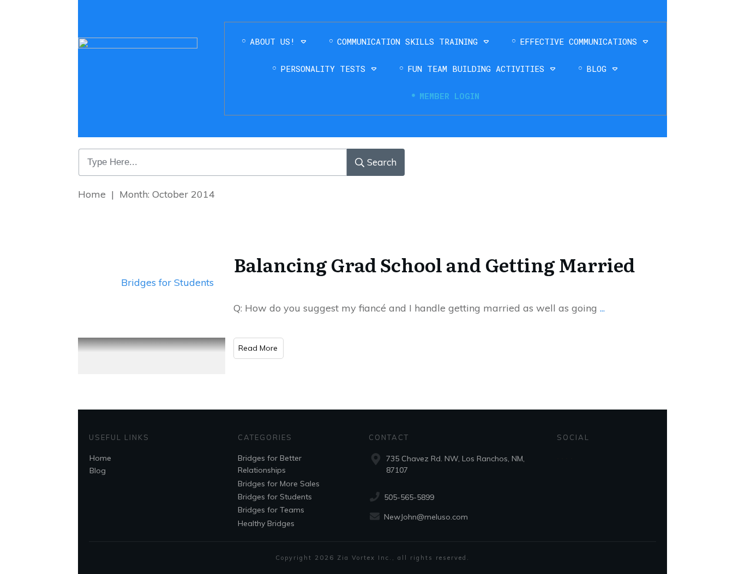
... (602, 308)
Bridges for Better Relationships (270, 464)
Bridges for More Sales (279, 483)
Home (100, 458)
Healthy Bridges (266, 523)
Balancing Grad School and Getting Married (434, 264)
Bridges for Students (167, 282)
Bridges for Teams (271, 510)
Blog (97, 470)
